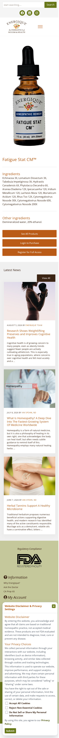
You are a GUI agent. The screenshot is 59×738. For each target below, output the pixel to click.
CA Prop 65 (9, 591)
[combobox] (23, 5)
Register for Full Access (29, 252)
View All (46, 278)
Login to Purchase (29, 242)
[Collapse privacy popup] (54, 606)
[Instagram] (36, 13)
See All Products (29, 233)
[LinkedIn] (29, 13)
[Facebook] (22, 13)
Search (50, 4)
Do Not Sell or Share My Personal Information (27, 714)
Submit (10, 730)
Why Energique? (12, 583)
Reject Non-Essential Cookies (25, 707)
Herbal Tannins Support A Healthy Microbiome (28, 507)
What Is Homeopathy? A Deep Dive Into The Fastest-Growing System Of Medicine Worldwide (29, 421)
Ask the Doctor (11, 587)
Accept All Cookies (19, 703)
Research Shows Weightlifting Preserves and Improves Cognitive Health (28, 334)
